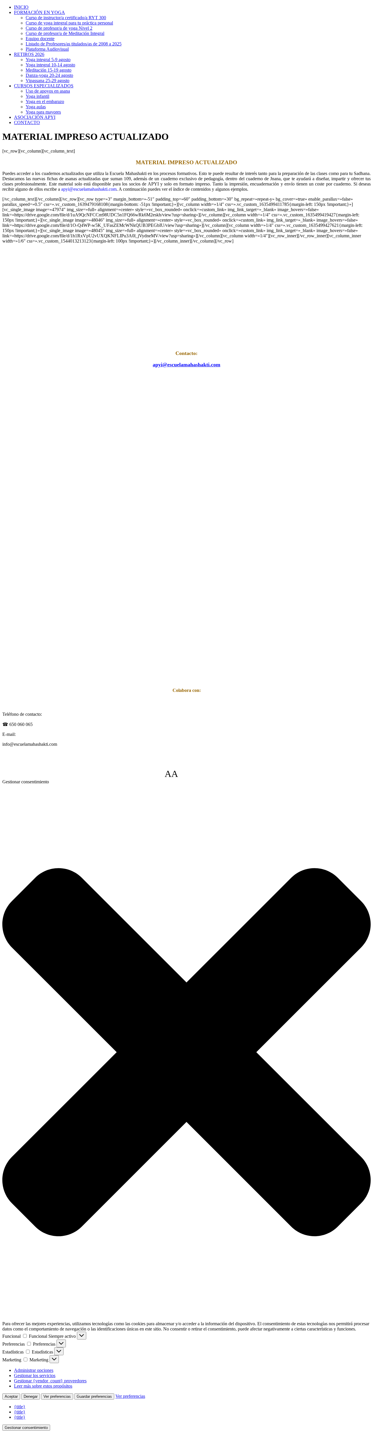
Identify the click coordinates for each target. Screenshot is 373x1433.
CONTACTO (27, 122)
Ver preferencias (57, 1396)
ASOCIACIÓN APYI (34, 117)
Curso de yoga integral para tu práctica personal (69, 22)
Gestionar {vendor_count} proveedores (50, 1380)
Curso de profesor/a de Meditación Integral (65, 33)
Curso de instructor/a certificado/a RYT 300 (66, 17)
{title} (19, 1406)
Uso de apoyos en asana (48, 91)
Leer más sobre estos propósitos (43, 1385)
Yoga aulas (36, 106)
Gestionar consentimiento (26, 1427)
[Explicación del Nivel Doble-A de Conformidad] (195, 773)
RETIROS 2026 (29, 54)
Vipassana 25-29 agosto (47, 80)
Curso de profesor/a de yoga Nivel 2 (59, 28)
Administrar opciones (33, 1370)
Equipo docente (40, 38)
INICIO (21, 7)
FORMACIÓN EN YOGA (39, 12)
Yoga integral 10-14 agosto (50, 64)
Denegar (31, 1396)
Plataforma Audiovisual (47, 49)
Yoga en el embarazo (45, 101)
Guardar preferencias (94, 1396)
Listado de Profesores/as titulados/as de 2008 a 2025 (74, 43)
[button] (186, 1052)
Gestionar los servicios (34, 1375)
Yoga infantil (37, 96)
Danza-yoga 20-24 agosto (49, 75)
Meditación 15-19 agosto (48, 70)
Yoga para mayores (43, 111)
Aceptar (11, 1396)
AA (171, 773)
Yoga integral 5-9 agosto (48, 59)
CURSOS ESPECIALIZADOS (43, 85)
